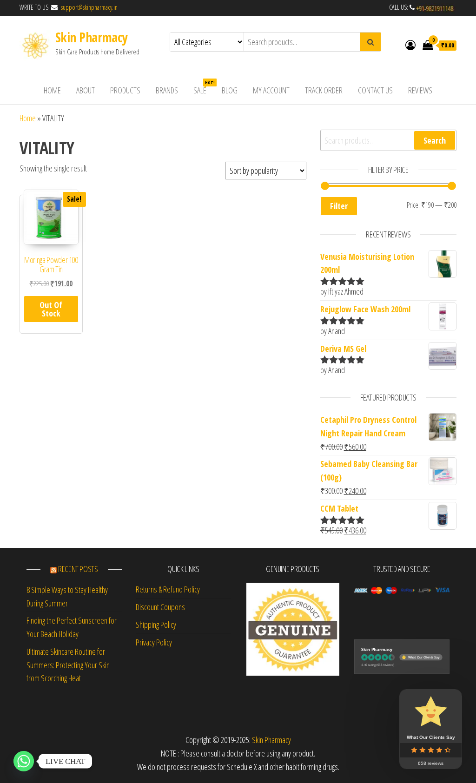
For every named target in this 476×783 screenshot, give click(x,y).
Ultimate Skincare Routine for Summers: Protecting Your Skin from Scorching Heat (68, 665)
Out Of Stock (51, 309)
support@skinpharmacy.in (88, 7)
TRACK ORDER (324, 90)
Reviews (420, 90)
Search (434, 140)
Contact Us (375, 90)
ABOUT (85, 90)
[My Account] (410, 45)
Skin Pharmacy (91, 37)
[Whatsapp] (23, 761)
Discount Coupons (160, 606)
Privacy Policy (154, 642)
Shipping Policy (156, 624)
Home (28, 118)
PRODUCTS (125, 90)
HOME (52, 90)
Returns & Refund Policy (168, 589)
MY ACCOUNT (271, 90)
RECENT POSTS (78, 568)
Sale (203, 87)
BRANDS (167, 90)
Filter (339, 205)
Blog (230, 90)
